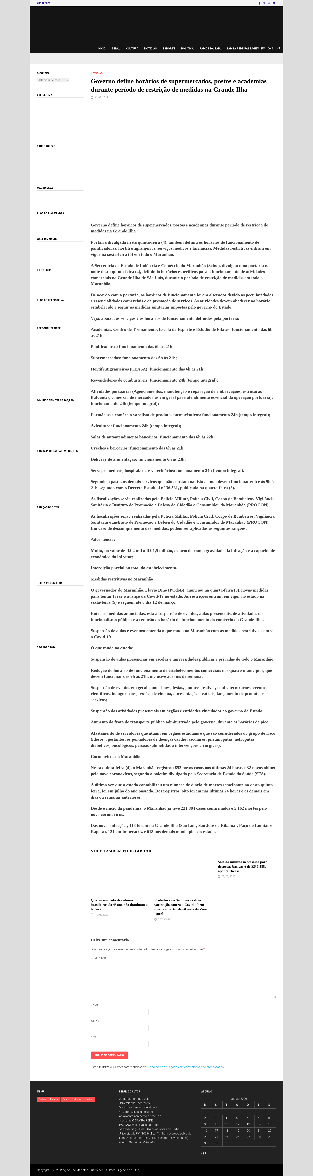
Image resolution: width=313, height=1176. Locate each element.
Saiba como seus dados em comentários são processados (186, 1067)
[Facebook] (260, 3)
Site (94, 1037)
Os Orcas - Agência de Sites (121, 1170)
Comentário (101, 957)
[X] (264, 3)
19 (237, 1130)
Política (187, 48)
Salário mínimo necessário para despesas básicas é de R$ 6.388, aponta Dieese (242, 866)
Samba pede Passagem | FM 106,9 (249, 48)
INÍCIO (102, 48)
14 (259, 1124)
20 (248, 1130)
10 (216, 1124)
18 (227, 1130)
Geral (115, 48)
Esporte (169, 48)
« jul (203, 1153)
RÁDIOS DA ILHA (210, 48)
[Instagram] (269, 3)
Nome (95, 1005)
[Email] (274, 3)
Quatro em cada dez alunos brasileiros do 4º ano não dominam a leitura (119, 904)
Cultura (132, 48)
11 (227, 1124)
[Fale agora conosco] (60, 541)
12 (237, 1124)
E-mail (95, 1021)
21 (259, 1130)
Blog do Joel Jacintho (142, 1142)
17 (216, 1130)
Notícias (150, 48)
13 (248, 1124)
